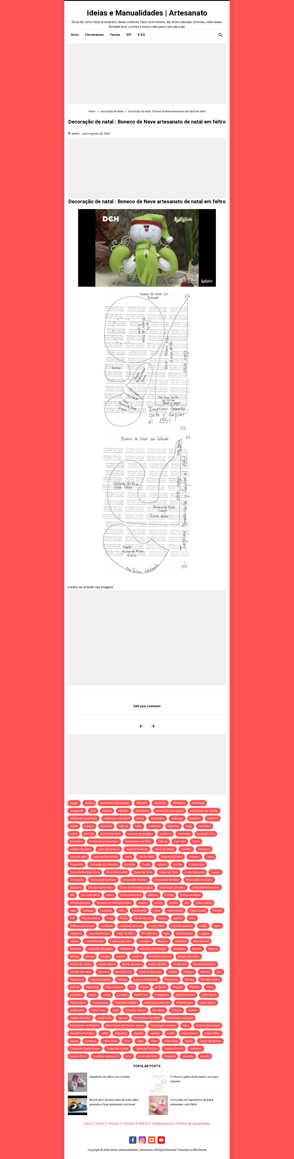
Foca (110, 918)
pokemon (76, 994)
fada (73, 910)
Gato (192, 918)
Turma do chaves (117, 1048)
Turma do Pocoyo (146, 1048)
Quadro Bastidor (80, 1018)
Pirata (209, 987)
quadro (192, 1010)
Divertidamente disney (206, 887)
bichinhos (155, 826)
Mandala (75, 948)
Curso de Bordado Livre (84, 872)
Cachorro (180, 841)
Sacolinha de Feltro (82, 1033)
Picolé (144, 987)
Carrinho (186, 849)
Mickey (74, 956)
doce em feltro (90, 895)
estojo (158, 902)
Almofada (198, 803)
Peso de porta (114, 987)
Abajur (74, 803)
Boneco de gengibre (140, 833)
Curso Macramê (194, 872)
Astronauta (157, 818)
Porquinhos (162, 994)
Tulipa (189, 1041)
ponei (106, 994)
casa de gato (78, 856)
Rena (186, 1025)
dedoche (75, 887)
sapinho (155, 1033)
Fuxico (162, 918)
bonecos (165, 833)
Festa (156, 910)
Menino (213, 948)
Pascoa (122, 979)
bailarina (212, 818)
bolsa (73, 833)
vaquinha (187, 1056)
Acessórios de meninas (115, 803)
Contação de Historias (104, 864)
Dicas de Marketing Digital (136, 887)
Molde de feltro (131, 964)
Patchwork (171, 979)
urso (128, 1056)
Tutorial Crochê (173, 1048)
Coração (130, 864)
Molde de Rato (157, 964)
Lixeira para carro (121, 941)
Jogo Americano (99, 933)
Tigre (140, 1041)
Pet (132, 987)
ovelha (173, 971)
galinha (178, 918)
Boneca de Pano (111, 833)
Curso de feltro (143, 872)
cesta (128, 856)
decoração (77, 879)
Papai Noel (77, 979)
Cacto (196, 841)
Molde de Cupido (81, 964)
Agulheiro (160, 803)
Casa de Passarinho (105, 856)
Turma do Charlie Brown (85, 1048)
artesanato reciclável (117, 818)
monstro (103, 971)
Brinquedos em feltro (138, 841)
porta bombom (185, 994)
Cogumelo (76, 864)
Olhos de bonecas (150, 971)
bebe (138, 826)
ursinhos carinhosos (106, 1056)
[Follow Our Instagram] (142, 1140)
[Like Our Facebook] (133, 1140)
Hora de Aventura (182, 926)
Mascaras (179, 948)
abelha (89, 803)
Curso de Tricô (168, 872)
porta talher (77, 1010)
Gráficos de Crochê (82, 926)
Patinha (189, 979)
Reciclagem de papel (180, 1018)
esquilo (143, 902)
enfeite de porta (80, 902)
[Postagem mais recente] (141, 726)
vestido (205, 1056)
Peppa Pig (92, 987)
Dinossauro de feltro (172, 887)
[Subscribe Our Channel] (161, 1140)
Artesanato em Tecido (204, 810)
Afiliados (141, 803)
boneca (89, 833)
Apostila (123, 810)
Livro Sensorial (94, 941)
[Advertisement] (147, 73)
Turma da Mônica (210, 1041)
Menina (196, 948)
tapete (74, 1041)
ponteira (122, 994)
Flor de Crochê (91, 918)
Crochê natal (196, 864)
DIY (72, 895)
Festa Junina (198, 910)
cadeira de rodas (80, 849)
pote (116, 1010)
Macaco (163, 941)
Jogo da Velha (125, 933)
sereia (171, 1033)
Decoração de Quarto (199, 879)
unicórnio (196, 1048)
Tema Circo (110, 1041)
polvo (92, 994)
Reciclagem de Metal (147, 1018)
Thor (127, 1041)
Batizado (106, 826)
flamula (217, 910)
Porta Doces (100, 1002)
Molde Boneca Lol (160, 956)
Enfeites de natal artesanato (114, 902)
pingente (160, 987)
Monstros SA (124, 971)
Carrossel (204, 849)
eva (187, 902)
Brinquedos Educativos (104, 841)
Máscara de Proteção (153, 948)
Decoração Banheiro (103, 879)
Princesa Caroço (135, 1010)
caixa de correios (108, 849)
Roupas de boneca (208, 1025)
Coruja (146, 864)
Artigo (140, 818)
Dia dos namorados (100, 887)
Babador (195, 818)
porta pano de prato (156, 1002)
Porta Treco (98, 1010)
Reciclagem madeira (163, 1025)
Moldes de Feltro (80, 971)
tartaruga (90, 1041)
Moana (105, 956)
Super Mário (212, 1033)
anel (93, 810)
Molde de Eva (107, 964)
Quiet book (104, 1018)
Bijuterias (173, 826)
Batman (123, 826)
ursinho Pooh (78, 1056)
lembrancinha (184, 933)
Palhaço (188, 971)
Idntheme (200, 1149)
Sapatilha (121, 1033)
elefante (153, 895)
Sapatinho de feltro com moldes (109, 1076)
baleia (74, 826)
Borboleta (184, 833)
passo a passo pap (146, 979)
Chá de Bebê (146, 856)
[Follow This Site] (152, 1140)
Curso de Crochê (116, 872)
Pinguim (178, 987)
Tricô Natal (171, 1041)
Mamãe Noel (201, 941)
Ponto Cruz (141, 994)
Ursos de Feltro (147, 1056)
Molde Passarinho (204, 964)
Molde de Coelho (189, 956)
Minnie (90, 956)
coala (210, 856)
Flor (72, 918)
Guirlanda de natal (131, 926)
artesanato (142, 810)
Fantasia (88, 910)
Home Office (156, 926)
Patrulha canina (210, 979)
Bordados (76, 841)
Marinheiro (126, 948)
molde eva (179, 964)
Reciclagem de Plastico (84, 1025)
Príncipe (176, 1010)
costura (161, 864)
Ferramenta (139, 910)
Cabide (162, 841)
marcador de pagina (100, 948)
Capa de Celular (164, 849)
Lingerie (205, 933)
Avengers (177, 818)
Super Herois (189, 1033)
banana (89, 826)
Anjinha (106, 810)
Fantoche (106, 910)
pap (219, 971)
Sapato (138, 1033)
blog (189, 826)
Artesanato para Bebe (83, 818)
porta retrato (207, 1002)
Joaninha (76, 933)
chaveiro (194, 856)
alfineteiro (179, 803)
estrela (173, 902)
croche (177, 864)
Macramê (180, 941)
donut (110, 895)
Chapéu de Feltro (171, 856)
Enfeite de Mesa (190, 895)
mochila (137, 956)
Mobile (120, 956)
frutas (123, 918)
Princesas (159, 1010)
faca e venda (204, 902)
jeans (217, 926)
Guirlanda (107, 926)
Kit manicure (149, 933)
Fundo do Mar (143, 918)
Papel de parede (100, 979)
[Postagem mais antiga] (153, 726)
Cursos (215, 872)
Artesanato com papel (169, 810)
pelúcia (74, 987)
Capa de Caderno (137, 849)
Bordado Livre (206, 833)
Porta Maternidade (126, 1002)
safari (104, 1033)
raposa (122, 1018)
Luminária (145, 941)
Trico (154, 1041)
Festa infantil (175, 910)
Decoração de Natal (166, 879)
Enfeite (169, 895)
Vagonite (169, 1056)
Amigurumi (77, 810)
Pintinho (195, 987)
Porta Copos (78, 1002)
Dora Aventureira (131, 895)
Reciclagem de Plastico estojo (125, 1025)
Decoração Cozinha (135, 879)
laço (166, 933)
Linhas (74, 941)
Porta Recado (184, 1002)
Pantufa (205, 971)
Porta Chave (209, 994)
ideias (203, 926)
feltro (122, 910)
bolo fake (205, 826)
